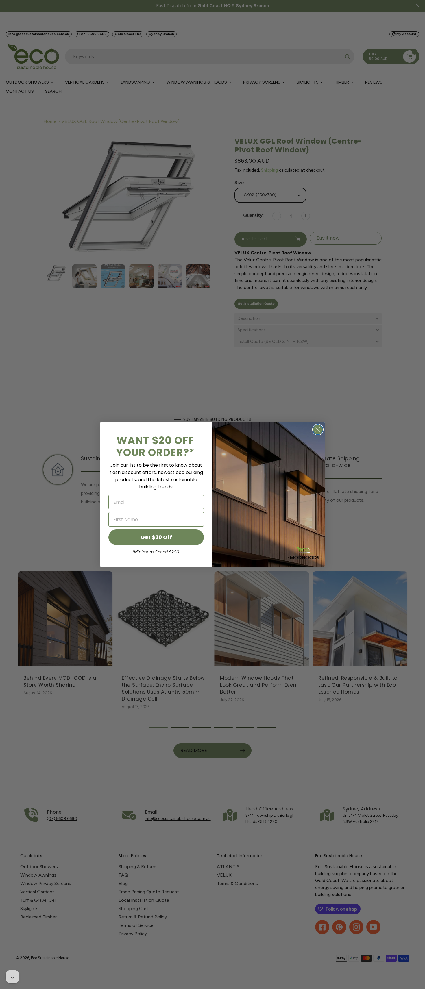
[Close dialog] (318, 430)
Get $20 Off (156, 537)
